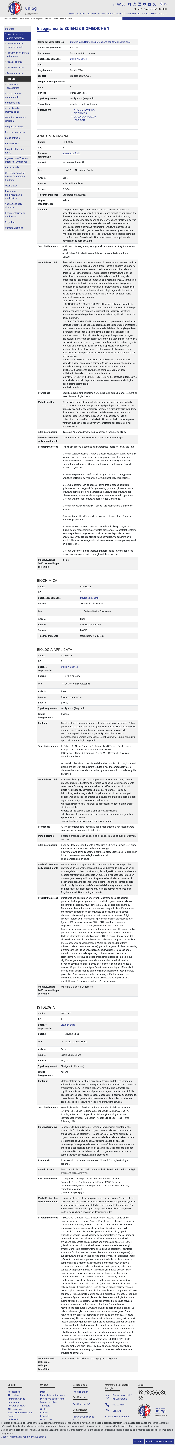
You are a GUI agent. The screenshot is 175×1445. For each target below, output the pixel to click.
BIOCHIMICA (80, 113)
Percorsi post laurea (15, 132)
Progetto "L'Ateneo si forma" (15, 151)
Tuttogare (45, 1405)
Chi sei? (138, 9)
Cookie (43, 1409)
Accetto (138, 1441)
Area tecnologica (15, 67)
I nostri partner (80, 1391)
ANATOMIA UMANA (84, 109)
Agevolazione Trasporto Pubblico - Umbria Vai (17, 160)
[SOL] (123, 4)
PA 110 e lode (12, 167)
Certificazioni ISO (81, 1404)
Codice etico (14, 1419)
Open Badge (11, 185)
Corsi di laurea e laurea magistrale (16, 36)
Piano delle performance (52, 1395)
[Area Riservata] (115, 4)
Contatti (163, 9)
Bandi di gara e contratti (20, 1412)
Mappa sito (46, 1419)
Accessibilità (14, 1391)
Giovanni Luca (68, 1024)
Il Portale (44, 1416)
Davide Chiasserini (89, 598)
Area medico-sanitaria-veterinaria (18, 54)
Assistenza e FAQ (16, 1405)
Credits (44, 1412)
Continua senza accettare (159, 1441)
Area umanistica (15, 73)
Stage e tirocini (12, 138)
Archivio (11, 78)
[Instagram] (134, 4)
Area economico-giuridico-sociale (15, 45)
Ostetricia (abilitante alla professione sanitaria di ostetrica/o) (100, 42)
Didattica (91, 13)
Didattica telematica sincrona (15, 119)
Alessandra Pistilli (71, 153)
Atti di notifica (15, 1409)
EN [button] (165, 4)
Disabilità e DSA (159, 13)
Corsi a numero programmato (13, 95)
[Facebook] (129, 4)
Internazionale (132, 13)
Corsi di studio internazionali (12, 110)
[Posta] (119, 4)
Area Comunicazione (83, 1416)
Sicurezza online (48, 1402)
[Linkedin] (139, 4)
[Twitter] (154, 4)
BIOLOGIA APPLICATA (85, 116)
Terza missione (115, 13)
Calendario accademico (13, 86)
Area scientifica (15, 61)
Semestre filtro (12, 102)
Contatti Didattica (14, 227)
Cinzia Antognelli (78, 59)
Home (72, 13)
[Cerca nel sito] (161, 4)
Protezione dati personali (52, 1398)
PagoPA (44, 1391)
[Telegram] (149, 4)
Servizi (145, 13)
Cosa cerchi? (150, 9)
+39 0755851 (119, 1404)
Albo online (13, 1395)
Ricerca (102, 13)
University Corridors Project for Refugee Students (15, 176)
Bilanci (11, 1416)
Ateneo (81, 13)
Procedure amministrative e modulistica (13, 195)
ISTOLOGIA (79, 120)
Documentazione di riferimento (15, 215)
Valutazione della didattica (14, 206)
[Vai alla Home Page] (23, 8)
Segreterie (10, 222)
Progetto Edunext (14, 126)
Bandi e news (12, 143)
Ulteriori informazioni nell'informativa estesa (23, 1436)
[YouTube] (144, 4)
